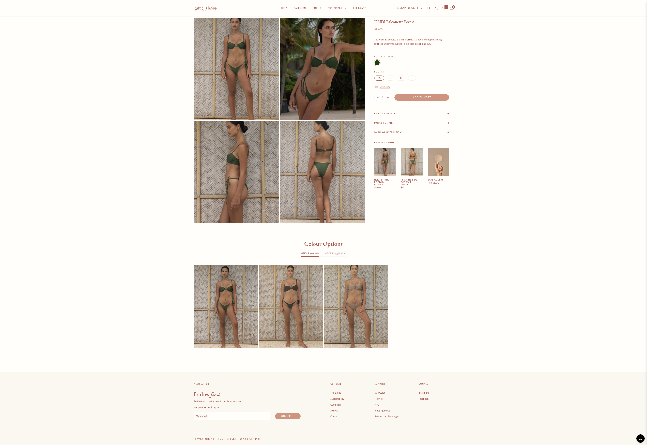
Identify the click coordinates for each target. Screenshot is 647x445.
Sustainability (337, 398)
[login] (436, 8)
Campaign (335, 404)
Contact (334, 416)
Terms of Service (226, 439)
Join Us (334, 410)
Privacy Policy (203, 439)
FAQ (377, 404)
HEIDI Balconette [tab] (310, 253)
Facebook (423, 398)
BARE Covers (436, 180)
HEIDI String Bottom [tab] (335, 253)
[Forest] (377, 62)
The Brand (335, 392)
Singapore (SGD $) (408, 8)
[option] (236, 69)
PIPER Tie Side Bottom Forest (409, 182)
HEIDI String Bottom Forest (382, 182)
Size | (379, 71)
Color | (383, 56)
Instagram (424, 392)
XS (379, 78)
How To (379, 398)
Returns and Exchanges (387, 416)
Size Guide (385, 86)
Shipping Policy (382, 410)
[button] (428, 8)
